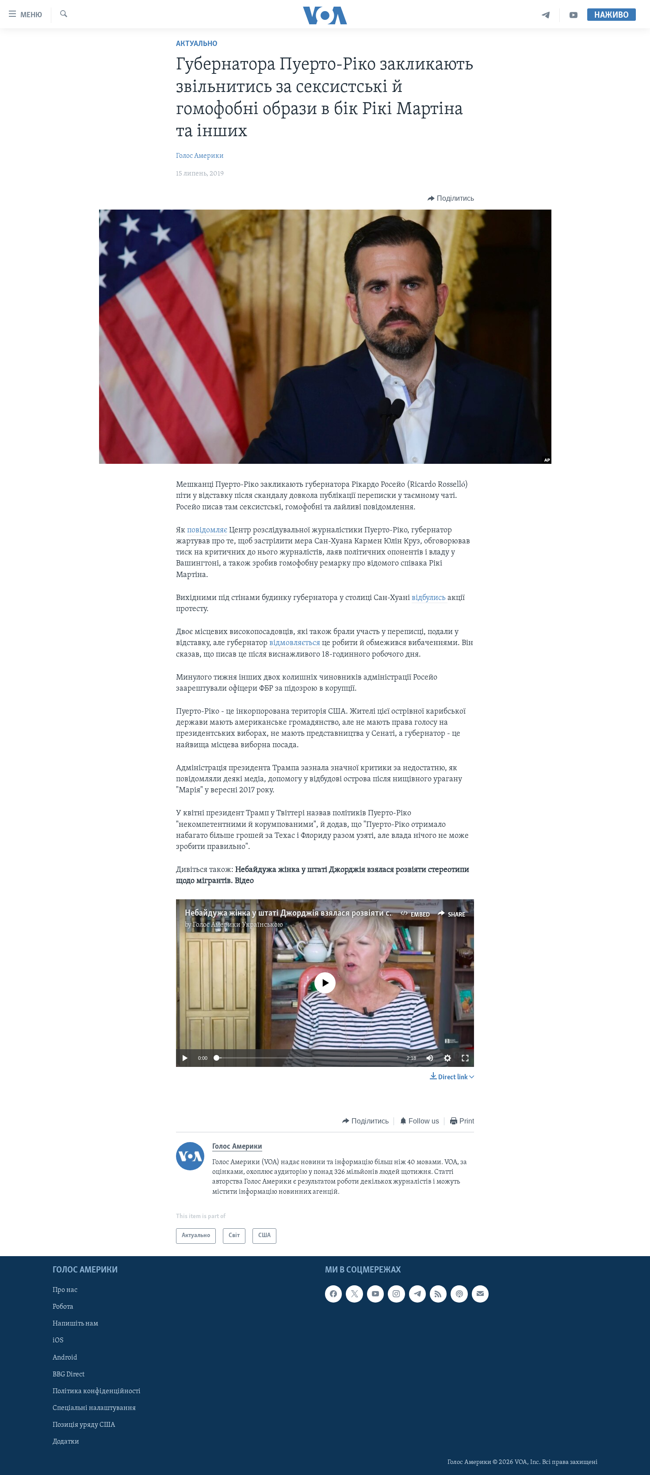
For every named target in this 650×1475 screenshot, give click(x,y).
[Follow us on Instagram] (396, 1293)
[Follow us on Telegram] (417, 1293)
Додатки (66, 1441)
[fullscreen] (465, 1058)
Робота (63, 1307)
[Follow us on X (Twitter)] (354, 1293)
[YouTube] (573, 15)
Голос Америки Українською (238, 925)
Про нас (65, 1290)
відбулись (429, 598)
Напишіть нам (75, 1323)
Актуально (197, 44)
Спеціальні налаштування (94, 1407)
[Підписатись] (480, 1293)
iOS (58, 1340)
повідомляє (207, 531)
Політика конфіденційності (97, 1391)
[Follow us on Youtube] (375, 1293)
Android (65, 1357)
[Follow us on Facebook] (333, 1293)
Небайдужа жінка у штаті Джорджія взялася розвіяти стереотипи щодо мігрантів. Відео (348, 913)
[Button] (451, 198)
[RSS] (438, 1293)
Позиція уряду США (84, 1424)
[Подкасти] (459, 1293)
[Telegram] (546, 15)
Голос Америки (200, 156)
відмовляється (295, 643)
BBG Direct (68, 1374)
